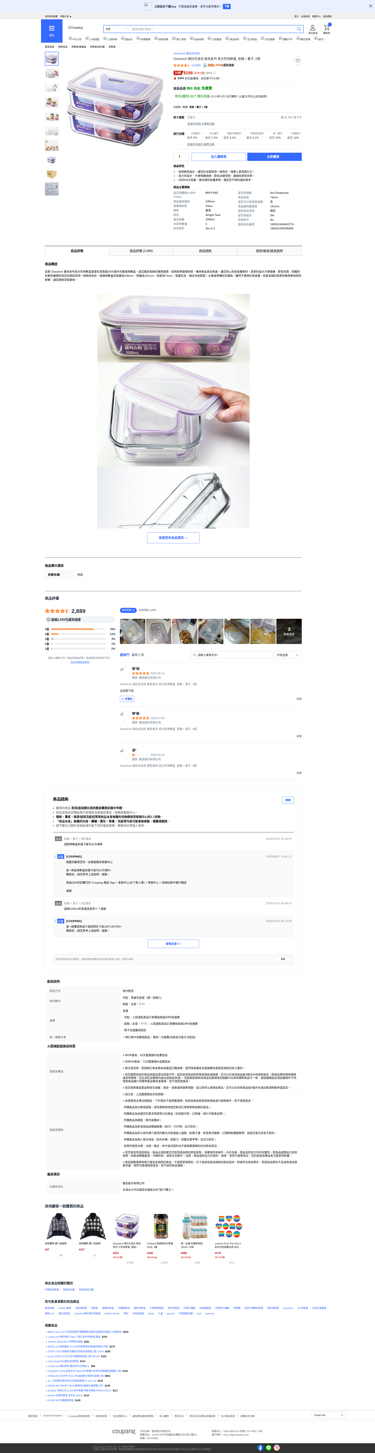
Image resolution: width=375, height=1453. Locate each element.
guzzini (171, 1313)
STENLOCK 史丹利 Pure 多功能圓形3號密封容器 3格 (76, 1376)
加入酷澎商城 (228, 1416)
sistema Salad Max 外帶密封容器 (65, 1341)
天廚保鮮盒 (81, 1308)
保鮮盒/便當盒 (78, 47)
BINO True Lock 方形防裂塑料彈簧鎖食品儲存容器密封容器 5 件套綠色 (85, 1332)
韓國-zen (49, 1313)
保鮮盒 (112, 47)
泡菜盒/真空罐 (86, 1289)
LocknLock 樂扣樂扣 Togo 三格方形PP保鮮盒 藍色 (74, 1337)
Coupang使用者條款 (79, 1416)
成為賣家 (327, 16)
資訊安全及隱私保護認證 (202, 1416)
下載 (226, 6)
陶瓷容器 (49, 1308)
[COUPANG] (123, 1433)
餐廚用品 (63, 47)
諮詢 (288, 800)
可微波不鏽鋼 (222, 1308)
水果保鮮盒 (138, 1313)
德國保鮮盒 (108, 1308)
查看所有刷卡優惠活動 (201, 123)
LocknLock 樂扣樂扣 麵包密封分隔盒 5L (69, 1366)
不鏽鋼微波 (124, 1308)
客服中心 (316, 16)
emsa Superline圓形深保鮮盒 (63, 1361)
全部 (108, 29)
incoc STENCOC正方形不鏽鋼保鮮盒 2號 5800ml (74, 1356)
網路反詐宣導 (248, 1416)
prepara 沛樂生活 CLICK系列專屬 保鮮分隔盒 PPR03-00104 (79, 1390)
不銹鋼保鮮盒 (157, 1308)
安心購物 (164, 1416)
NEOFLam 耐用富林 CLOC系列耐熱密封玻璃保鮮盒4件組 (78, 1346)
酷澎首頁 (49, 47)
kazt (199, 1313)
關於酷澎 (33, 1416)
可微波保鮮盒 (52, 1289)
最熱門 (124, 655)
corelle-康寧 (64, 1308)
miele (151, 1313)
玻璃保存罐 (69, 1289)
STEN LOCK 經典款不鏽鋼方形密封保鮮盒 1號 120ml (76, 1351)
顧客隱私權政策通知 (143, 1416)
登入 (297, 16)
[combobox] (288, 655)
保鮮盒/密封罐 (97, 47)
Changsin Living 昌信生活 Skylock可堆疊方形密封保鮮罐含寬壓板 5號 (84, 1371)
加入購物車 (219, 157)
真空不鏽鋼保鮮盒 (254, 1308)
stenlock (209, 1313)
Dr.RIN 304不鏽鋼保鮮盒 (61, 1400)
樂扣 (126, 1313)
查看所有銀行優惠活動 (201, 144)
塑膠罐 (236, 1308)
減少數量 (187, 155)
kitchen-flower (112, 1313)
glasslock (288, 1308)
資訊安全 (179, 1416)
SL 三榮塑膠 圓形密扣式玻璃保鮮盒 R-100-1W (72, 1380)
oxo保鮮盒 (302, 1308)
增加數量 (187, 159)
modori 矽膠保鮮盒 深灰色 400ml (65, 1395)
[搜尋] (299, 29)
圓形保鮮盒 (140, 1308)
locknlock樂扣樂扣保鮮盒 (87, 1313)
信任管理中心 (120, 1416)
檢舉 (283, 959)
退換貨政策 (101, 1416)
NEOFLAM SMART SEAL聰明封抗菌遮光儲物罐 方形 (75, 1385)
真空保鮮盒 (173, 1308)
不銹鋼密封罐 (186, 1313)
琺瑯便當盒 (205, 1308)
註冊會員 (305, 16)
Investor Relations (52, 1415)
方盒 (160, 1313)
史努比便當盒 (319, 1308)
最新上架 (138, 655)
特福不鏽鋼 (189, 1308)
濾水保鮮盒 (64, 1313)
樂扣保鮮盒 (273, 1308)
